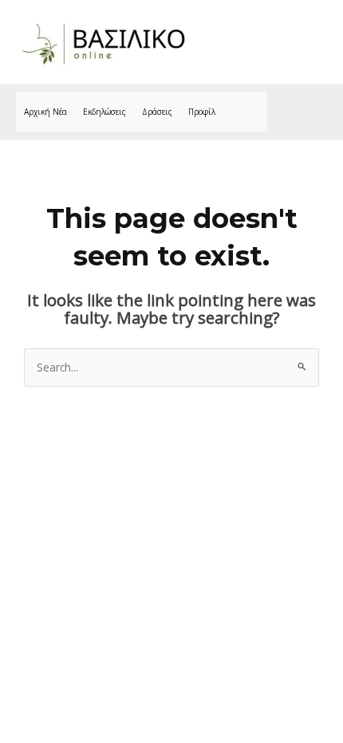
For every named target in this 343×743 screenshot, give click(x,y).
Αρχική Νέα (45, 111)
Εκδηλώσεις (104, 111)
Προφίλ (201, 111)
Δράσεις (157, 111)
